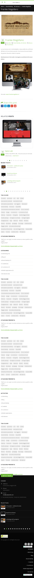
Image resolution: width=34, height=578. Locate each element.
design (7, 212)
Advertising (5, 253)
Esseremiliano (13, 166)
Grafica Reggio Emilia (24, 215)
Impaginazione (4, 220)
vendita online (14, 231)
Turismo (8, 231)
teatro (2, 231)
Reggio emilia (4, 226)
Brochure (12, 206)
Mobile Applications (7, 270)
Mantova (16, 220)
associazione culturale (6, 201)
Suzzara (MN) (29, 229)
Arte (18, 198)
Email (15, 106)
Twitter (5, 106)
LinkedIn (8, 106)
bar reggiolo (17, 204)
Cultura (3, 212)
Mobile (21, 220)
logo (11, 220)
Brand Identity (16, 43)
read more (27, 155)
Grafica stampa (4, 218)
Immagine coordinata (15, 218)
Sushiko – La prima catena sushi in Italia (19, 173)
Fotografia (15, 215)
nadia (9, 43)
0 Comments (10, 44)
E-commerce (5, 267)
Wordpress (22, 231)
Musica (30, 43)
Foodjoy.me (12, 181)
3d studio (3, 198)
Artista (21, 198)
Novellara (8, 223)
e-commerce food (23, 212)
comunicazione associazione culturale (10, 209)
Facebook (2, 106)
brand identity (4, 206)
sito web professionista (14, 226)
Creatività (4, 263)
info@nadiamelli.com (8, 495)
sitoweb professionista (6, 229)
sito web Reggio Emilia (19, 229)
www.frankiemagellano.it (12, 94)
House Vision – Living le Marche (19, 151)
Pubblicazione (28, 223)
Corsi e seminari (25, 209)
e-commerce (14, 212)
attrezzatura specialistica (7, 204)
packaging (14, 223)
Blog (3, 257)
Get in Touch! (7, 475)
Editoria (3, 215)
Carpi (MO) (18, 206)
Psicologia (20, 223)
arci (14, 198)
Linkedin (31, 544)
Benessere (24, 204)
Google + (12, 106)
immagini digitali (25, 218)
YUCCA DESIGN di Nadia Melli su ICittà (11, 246)
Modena (26, 220)
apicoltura (9, 198)
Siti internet (24, 43)
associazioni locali (17, 201)
